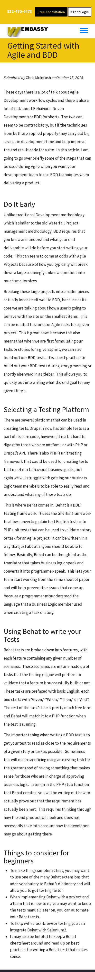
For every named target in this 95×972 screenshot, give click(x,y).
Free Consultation (51, 12)
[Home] (30, 31)
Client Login (80, 12)
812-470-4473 (19, 11)
